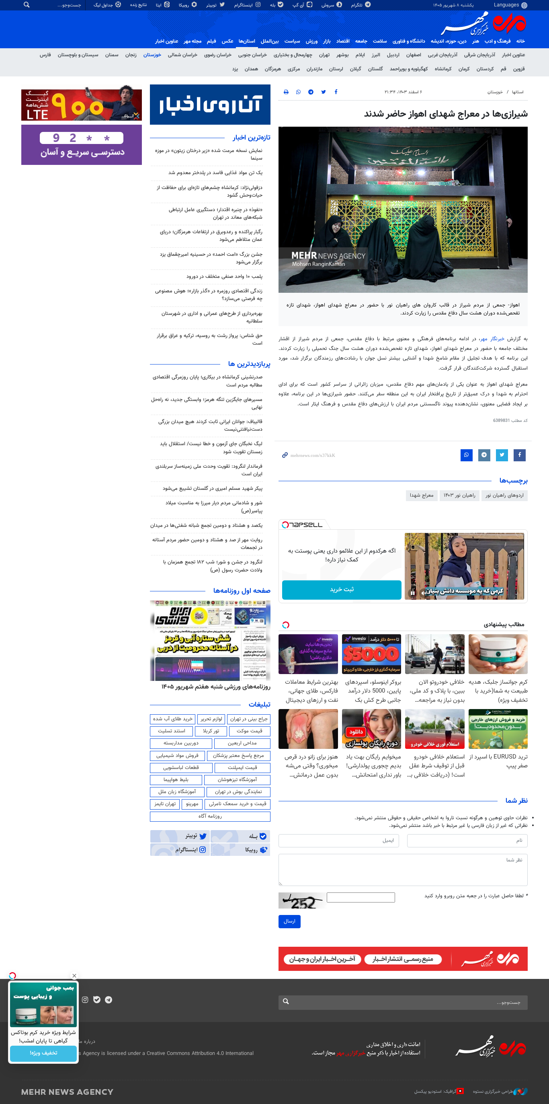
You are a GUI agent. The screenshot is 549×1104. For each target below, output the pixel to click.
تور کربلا (211, 731)
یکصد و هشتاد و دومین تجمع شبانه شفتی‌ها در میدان (206, 526)
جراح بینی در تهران (249, 719)
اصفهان (413, 55)
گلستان (375, 69)
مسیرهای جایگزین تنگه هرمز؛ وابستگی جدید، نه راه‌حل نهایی (206, 403)
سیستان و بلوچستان (78, 55)
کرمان (464, 69)
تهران (324, 55)
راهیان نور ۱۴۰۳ (459, 495)
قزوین (519, 69)
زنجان (131, 55)
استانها (518, 92)
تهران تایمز (165, 804)
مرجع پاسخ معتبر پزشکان (238, 756)
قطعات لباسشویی (181, 768)
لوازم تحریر (211, 719)
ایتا (159, 5)
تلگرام (357, 5)
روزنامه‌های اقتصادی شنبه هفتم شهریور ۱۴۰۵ (213, 687)
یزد (235, 69)
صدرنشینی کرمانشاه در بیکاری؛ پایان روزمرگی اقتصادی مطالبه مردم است (207, 381)
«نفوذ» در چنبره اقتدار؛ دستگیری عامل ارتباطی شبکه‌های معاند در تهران (215, 214)
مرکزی (294, 69)
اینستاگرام (244, 5)
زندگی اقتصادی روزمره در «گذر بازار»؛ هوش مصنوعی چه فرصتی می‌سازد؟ (208, 295)
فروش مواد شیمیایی (177, 756)
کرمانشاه (443, 69)
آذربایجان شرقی (479, 55)
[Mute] (424, 593)
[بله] (97, 1000)
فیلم (211, 41)
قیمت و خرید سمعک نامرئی (237, 804)
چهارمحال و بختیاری (293, 55)
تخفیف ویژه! (43, 1053)
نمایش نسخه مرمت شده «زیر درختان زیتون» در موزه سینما (208, 154)
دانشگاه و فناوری (409, 41)
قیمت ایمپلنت (242, 768)
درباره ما (86, 1042)
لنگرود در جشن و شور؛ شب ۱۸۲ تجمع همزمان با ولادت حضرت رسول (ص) (212, 566)
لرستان (336, 69)
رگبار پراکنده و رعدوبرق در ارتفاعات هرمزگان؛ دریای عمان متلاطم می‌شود (211, 236)
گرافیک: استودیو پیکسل (435, 1091)
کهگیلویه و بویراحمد (409, 69)
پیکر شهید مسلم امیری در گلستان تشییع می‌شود (212, 489)
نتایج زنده (139, 5)
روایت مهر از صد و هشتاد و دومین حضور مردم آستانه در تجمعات (207, 544)
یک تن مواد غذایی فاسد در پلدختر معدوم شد (215, 173)
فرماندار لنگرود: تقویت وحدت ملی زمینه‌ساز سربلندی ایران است (209, 470)
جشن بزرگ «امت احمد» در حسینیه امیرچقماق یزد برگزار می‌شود (211, 258)
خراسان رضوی (217, 55)
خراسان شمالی (182, 55)
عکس (227, 41)
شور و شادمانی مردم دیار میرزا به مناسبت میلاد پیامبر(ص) (214, 507)
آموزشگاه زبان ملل (177, 792)
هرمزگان (273, 69)
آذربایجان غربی (442, 55)
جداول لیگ (104, 5)
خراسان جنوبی (252, 55)
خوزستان (152, 55)
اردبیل (393, 55)
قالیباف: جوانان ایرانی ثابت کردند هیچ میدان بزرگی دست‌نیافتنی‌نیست (210, 426)
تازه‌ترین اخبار (251, 138)
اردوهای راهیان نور (504, 495)
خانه (520, 41)
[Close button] (74, 976)
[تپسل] (285, 525)
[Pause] (413, 593)
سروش (328, 5)
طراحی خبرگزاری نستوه (493, 1091)
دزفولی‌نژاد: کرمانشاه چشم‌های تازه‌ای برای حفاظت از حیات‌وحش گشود (209, 191)
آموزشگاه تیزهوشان (237, 780)
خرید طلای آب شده (173, 719)
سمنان (112, 55)
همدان (251, 69)
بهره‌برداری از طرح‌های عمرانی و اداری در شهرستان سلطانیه (212, 317)
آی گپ (299, 5)
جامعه (361, 41)
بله (273, 5)
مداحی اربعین (242, 743)
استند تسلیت (171, 731)
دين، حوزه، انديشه (449, 41)
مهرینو (192, 804)
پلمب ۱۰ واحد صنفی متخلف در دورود (224, 277)
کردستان (485, 69)
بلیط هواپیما (176, 780)
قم (503, 69)
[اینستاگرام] (85, 1000)
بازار (327, 41)
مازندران (314, 69)
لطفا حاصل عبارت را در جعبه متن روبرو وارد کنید (476, 896)
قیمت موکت (249, 731)
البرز (376, 55)
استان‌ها (247, 41)
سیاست (292, 41)
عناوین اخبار (513, 55)
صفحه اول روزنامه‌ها (241, 591)
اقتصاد (343, 41)
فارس (45, 55)
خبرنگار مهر (493, 339)
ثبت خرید (342, 590)
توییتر (212, 5)
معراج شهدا (422, 495)
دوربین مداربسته (181, 743)
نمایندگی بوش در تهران (238, 792)
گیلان (355, 69)
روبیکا (184, 5)
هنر (475, 41)
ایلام (360, 55)
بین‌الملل (270, 41)
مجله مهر (192, 41)
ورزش (312, 41)
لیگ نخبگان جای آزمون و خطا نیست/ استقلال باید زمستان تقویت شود (211, 448)
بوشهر (342, 55)
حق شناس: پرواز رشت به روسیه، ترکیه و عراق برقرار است (209, 339)
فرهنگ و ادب (498, 41)
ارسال (289, 921)
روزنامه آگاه (210, 816)
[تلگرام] (108, 1000)
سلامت (380, 41)
